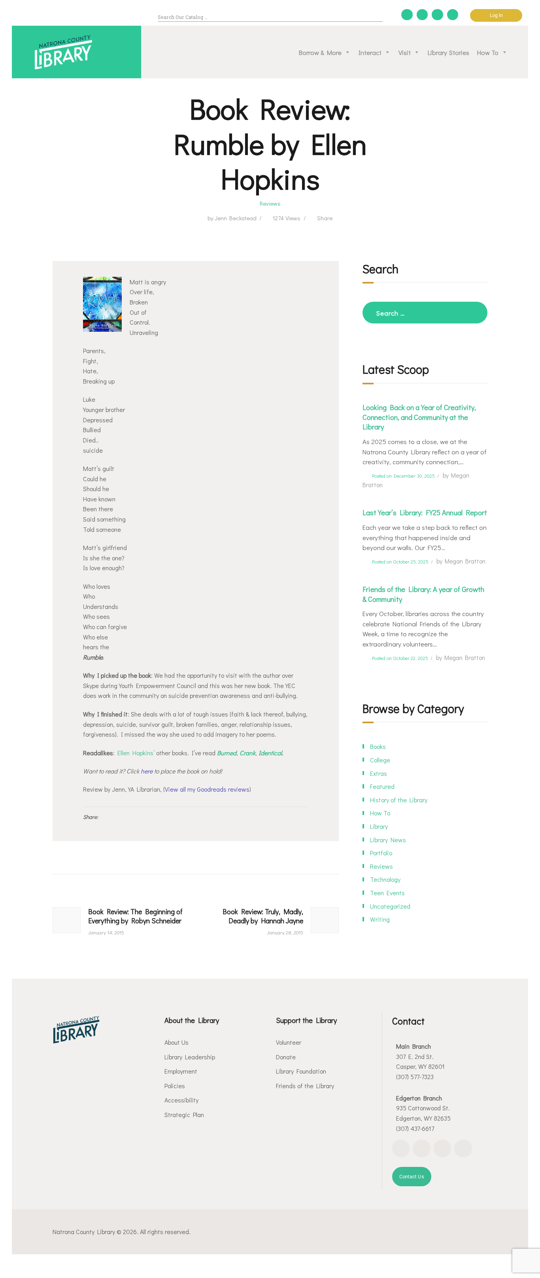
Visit (404, 52)
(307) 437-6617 (415, 1128)
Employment (180, 1071)
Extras (378, 773)
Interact (370, 52)
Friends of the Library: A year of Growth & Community (423, 594)
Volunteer (288, 1042)
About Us (176, 1042)
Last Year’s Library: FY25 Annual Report (425, 512)
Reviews (270, 203)
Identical (270, 753)
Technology (385, 879)
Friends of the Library (305, 1085)
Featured (382, 786)
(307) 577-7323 (415, 1076)
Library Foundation (301, 1071)
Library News (388, 840)
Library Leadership (189, 1057)
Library (379, 826)
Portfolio (381, 853)
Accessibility (181, 1100)
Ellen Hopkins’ (136, 753)
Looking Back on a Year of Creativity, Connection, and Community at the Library (419, 417)
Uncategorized (390, 906)
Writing (380, 919)
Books (378, 746)
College (380, 760)
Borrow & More (320, 52)
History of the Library (398, 800)
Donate (286, 1057)
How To (487, 52)
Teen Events (387, 893)
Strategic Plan (184, 1114)
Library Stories (448, 52)
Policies (174, 1085)
